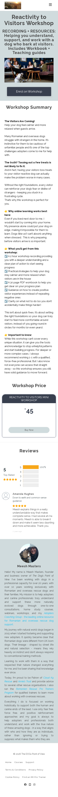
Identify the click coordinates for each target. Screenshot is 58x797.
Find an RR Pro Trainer (34, 777)
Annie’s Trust (24, 681)
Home (8, 762)
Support (30, 762)
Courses (18, 762)
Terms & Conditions (15, 770)
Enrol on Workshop (29, 91)
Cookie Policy (12, 777)
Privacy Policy (36, 770)
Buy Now (29, 430)
